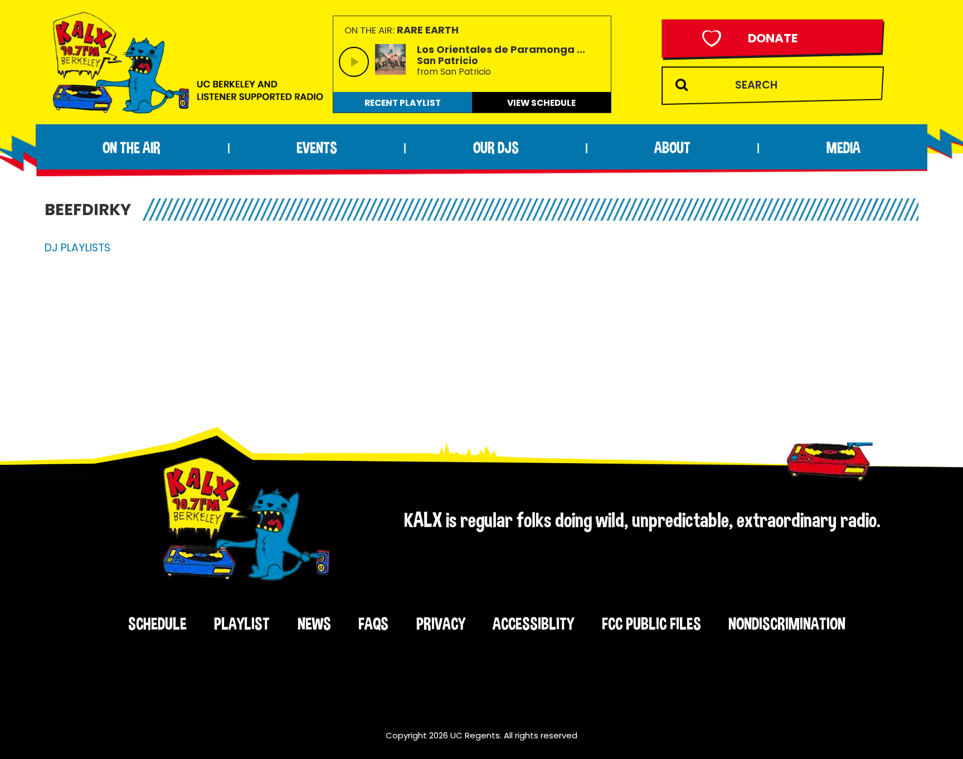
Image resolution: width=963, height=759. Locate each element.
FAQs (373, 624)
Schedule (157, 624)
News (314, 624)
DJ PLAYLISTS (77, 247)
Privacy (440, 624)
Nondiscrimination (786, 624)
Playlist (242, 624)
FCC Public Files (651, 624)
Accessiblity (533, 624)
